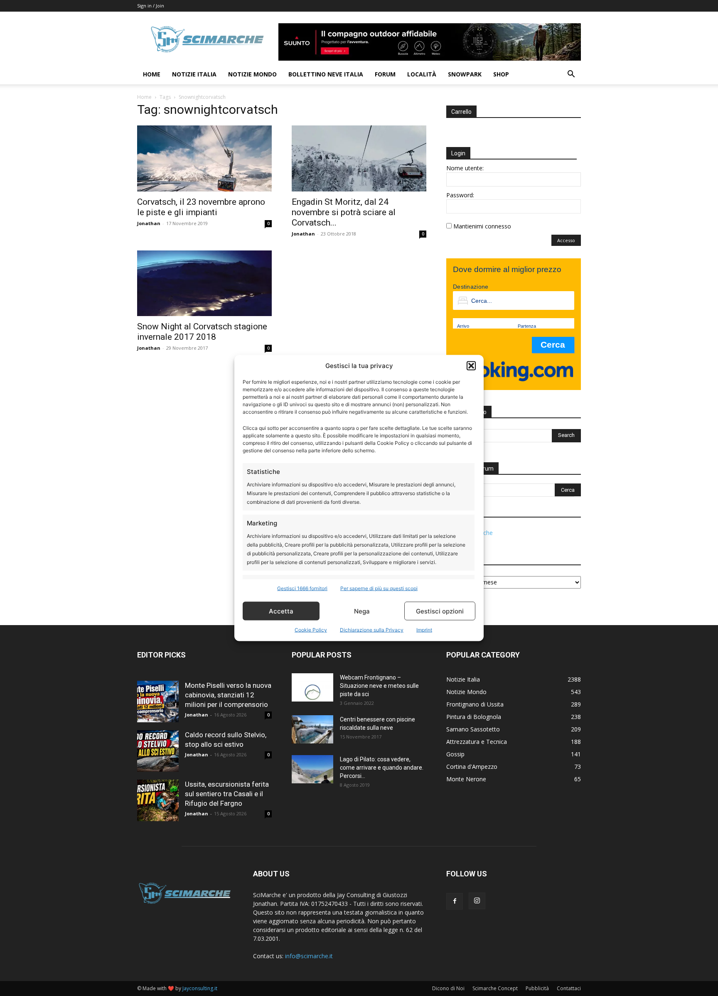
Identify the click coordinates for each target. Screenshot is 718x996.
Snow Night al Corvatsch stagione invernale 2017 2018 (202, 331)
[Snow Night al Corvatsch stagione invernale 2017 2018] (204, 283)
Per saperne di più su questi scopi (379, 588)
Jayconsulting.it (199, 988)
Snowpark (465, 74)
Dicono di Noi (448, 988)
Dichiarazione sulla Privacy (371, 630)
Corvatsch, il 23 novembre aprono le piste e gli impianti (201, 207)
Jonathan (148, 223)
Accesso (566, 240)
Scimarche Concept (495, 988)
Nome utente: (465, 168)
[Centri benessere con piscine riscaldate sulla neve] (312, 729)
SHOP (501, 74)
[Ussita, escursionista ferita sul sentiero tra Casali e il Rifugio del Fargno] (158, 800)
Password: (460, 195)
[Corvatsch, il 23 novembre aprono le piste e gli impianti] (204, 158)
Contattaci (569, 988)
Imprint (424, 630)
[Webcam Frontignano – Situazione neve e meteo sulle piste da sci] (312, 687)
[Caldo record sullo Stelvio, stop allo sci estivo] (158, 751)
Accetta (281, 611)
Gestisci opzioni (440, 611)
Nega (362, 611)
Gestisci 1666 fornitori (302, 588)
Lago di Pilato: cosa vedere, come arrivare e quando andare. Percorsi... (381, 767)
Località (421, 74)
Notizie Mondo (252, 74)
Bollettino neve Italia (325, 74)
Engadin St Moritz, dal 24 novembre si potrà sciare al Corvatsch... (344, 212)
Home (151, 74)
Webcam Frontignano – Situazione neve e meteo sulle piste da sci (379, 685)
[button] (471, 365)
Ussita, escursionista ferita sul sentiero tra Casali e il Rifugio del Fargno (227, 793)
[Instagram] (477, 901)
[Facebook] (454, 901)
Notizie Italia (194, 74)
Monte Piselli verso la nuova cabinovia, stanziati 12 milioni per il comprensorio (228, 695)
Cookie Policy (311, 630)
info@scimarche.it (309, 956)
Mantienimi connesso (482, 226)
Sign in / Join (150, 5)
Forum (385, 74)
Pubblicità (537, 988)
